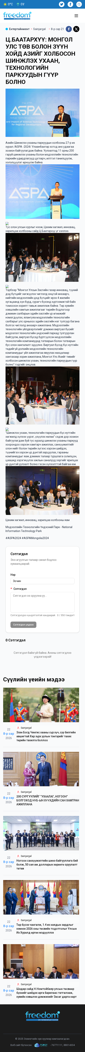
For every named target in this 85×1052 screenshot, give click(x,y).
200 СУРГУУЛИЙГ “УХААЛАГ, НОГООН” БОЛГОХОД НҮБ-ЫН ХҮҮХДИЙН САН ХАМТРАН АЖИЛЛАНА (47, 800)
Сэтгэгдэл (18, 588)
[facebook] (69, 29)
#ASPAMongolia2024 (35, 538)
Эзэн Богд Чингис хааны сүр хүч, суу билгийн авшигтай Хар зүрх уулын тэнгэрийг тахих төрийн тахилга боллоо (46, 736)
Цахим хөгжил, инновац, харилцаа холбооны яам (38, 520)
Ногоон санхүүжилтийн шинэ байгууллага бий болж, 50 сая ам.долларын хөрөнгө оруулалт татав (47, 864)
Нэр (12, 574)
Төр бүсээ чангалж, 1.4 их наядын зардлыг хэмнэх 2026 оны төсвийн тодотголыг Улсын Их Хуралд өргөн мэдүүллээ (46, 928)
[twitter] (76, 29)
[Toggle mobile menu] (76, 16)
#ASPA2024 (13, 538)
